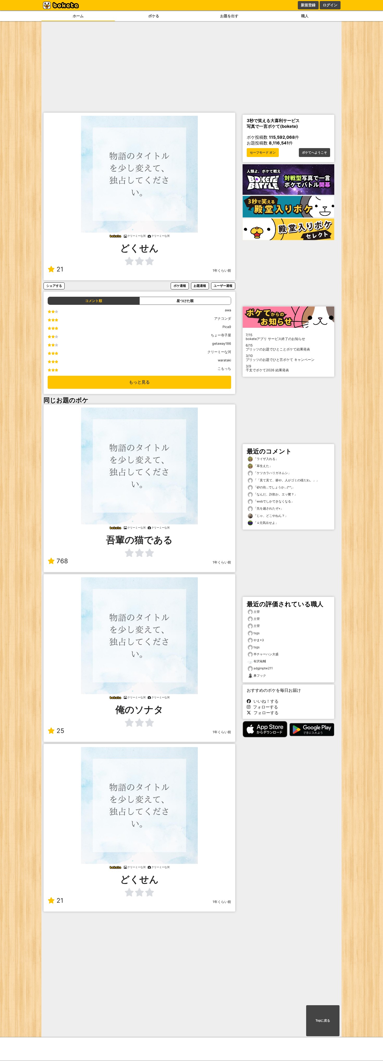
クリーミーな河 (219, 352)
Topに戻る (323, 1020)
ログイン (330, 5)
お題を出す (229, 16)
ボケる (153, 16)
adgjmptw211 (263, 668)
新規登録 (308, 5)
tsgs (257, 633)
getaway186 (221, 343)
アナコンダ (222, 318)
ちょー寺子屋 (221, 335)
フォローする (264, 707)
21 (60, 269)
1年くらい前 (222, 270)
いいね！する (265, 701)
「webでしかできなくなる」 (273, 501)
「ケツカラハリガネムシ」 (272, 473)
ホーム (78, 16)
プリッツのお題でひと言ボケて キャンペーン (280, 358)
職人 (304, 16)
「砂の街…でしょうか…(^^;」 (274, 487)
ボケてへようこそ (314, 152)
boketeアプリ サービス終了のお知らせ (275, 337)
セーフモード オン (263, 152)
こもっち (224, 369)
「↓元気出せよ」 (265, 523)
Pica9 (227, 327)
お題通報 (200, 285)
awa (228, 310)
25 (60, 731)
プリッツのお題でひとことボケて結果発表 (278, 347)
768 (62, 561)
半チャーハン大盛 (266, 654)
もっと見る (139, 382)
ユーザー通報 (223, 285)
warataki (224, 360)
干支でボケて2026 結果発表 (267, 368)
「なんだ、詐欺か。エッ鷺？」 (275, 494)
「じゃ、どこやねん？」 (270, 516)
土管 (257, 612)
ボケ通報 (180, 285)
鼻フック (260, 675)
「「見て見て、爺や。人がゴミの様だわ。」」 (286, 480)
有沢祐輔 (260, 661)
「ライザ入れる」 (266, 459)
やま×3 (259, 640)
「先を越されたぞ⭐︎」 (268, 508)
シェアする (54, 285)
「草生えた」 (262, 466)
